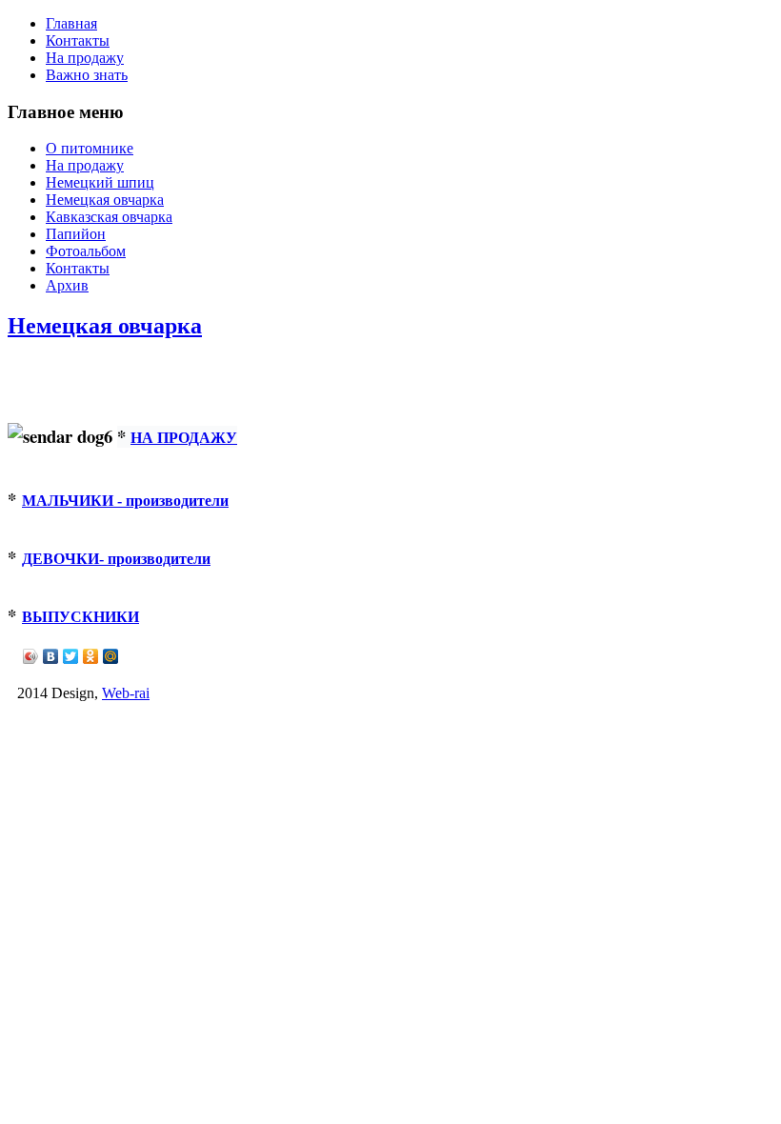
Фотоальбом (86, 251)
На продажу (85, 58)
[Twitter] (71, 656)
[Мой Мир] (111, 656)
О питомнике (89, 148)
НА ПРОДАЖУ (183, 437)
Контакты (78, 40)
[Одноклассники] (91, 656)
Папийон (76, 234)
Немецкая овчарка (105, 199)
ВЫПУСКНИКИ (80, 617)
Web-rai (126, 693)
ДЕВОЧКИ (116, 559)
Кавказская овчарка (109, 217)
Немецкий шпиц (100, 182)
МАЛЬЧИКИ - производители (125, 500)
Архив (67, 285)
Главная (71, 23)
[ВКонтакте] (51, 656)
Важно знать (87, 75)
